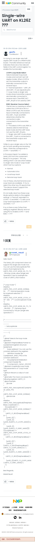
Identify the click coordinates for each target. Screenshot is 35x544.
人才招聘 (14, 507)
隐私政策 (11, 522)
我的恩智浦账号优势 (20, 510)
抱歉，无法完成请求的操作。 (12, 539)
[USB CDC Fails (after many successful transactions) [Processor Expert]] (23, 235)
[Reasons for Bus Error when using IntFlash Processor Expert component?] (27, 235)
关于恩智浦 (6, 507)
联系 (10, 510)
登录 (32, 3)
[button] (21, 53)
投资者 (21, 507)
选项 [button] (29, 38)
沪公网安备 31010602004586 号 (13, 514)
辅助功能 (26, 525)
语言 (28, 9)
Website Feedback (17, 528)
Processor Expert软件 (10, 10)
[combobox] (17, 29)
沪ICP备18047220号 (28, 514)
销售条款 (23, 522)
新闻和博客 (28, 507)
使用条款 (17, 522)
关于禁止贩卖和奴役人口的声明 (14, 525)
